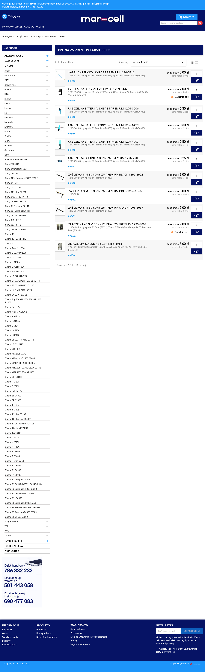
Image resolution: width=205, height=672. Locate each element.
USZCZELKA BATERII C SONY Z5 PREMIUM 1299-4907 (103, 141)
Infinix (7, 103)
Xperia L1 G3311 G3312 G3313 (19, 340)
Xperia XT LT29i (12, 447)
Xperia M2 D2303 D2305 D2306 (20, 363)
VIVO (7, 531)
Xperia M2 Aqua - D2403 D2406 (20, 358)
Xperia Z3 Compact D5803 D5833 (21, 489)
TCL (6, 526)
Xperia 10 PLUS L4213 (15, 239)
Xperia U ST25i (12, 437)
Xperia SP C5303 (13, 400)
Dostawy (6, 641)
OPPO (7, 141)
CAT (7, 80)
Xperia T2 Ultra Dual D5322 (18, 419)
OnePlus (8, 136)
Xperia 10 (9, 234)
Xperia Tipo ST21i (13, 433)
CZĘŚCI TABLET (14, 541)
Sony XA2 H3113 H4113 (16, 197)
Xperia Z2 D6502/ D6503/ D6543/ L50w (23, 484)
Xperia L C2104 (12, 330)
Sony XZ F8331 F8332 (15, 201)
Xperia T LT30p (12, 409)
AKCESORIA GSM (14, 55)
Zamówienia (76, 633)
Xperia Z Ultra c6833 (14, 461)
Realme (8, 145)
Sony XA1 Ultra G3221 (15, 192)
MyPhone (9, 127)
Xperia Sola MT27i (14, 391)
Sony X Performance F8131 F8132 (21, 178)
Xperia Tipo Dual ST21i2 (16, 428)
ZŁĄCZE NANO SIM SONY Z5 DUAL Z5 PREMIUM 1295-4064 (107, 224)
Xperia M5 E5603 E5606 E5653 (19, 372)
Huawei (8, 99)
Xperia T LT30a (12, 405)
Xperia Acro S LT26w (15, 248)
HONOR (8, 89)
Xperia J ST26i (12, 326)
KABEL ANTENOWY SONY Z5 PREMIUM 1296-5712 (101, 72)
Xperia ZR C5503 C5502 (16, 517)
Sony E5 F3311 (12, 164)
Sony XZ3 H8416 (13, 225)
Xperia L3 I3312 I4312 (15, 344)
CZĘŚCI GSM (12, 60)
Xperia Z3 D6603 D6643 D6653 (19, 493)
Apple (7, 71)
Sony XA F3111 (12, 183)
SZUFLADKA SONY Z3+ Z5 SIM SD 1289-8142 (98, 89)
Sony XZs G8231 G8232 (16, 229)
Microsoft (9, 117)
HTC (7, 94)
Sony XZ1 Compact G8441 (17, 211)
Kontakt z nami (9, 644)
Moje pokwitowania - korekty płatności (89, 637)
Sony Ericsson (11, 521)
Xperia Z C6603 (12, 456)
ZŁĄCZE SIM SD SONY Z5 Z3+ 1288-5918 (95, 243)
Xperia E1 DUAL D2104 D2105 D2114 (22, 281)
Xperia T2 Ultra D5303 (15, 414)
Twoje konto (79, 625)
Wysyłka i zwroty (10, 637)
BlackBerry (10, 75)
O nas (5, 633)
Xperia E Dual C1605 (14, 271)
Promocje (41, 629)
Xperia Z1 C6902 (13, 465)
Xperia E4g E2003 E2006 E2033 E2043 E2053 (23, 301)
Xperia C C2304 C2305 (15, 253)
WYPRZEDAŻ (12, 551)
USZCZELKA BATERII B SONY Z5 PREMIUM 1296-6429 (103, 125)
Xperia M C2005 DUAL (15, 354)
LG (6, 113)
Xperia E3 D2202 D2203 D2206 (19, 285)
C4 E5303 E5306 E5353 (16, 159)
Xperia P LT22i (12, 382)
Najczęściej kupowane (46, 637)
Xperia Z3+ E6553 (13, 498)
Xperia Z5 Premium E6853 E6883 (21, 512)
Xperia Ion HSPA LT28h (16, 312)
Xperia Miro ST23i (13, 377)
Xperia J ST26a (12, 321)
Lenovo (8, 108)
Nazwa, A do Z (158, 62)
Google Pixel (10, 85)
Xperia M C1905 (12, 349)
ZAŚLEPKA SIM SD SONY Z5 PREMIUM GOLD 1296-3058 (105, 191)
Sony (7, 155)
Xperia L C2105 (12, 335)
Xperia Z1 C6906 (13, 475)
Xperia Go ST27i (12, 307)
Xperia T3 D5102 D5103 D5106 (19, 423)
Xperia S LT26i (12, 386)
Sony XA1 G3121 (13, 187)
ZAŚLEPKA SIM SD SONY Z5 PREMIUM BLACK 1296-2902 (105, 174)
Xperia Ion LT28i (12, 316)
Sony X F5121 (11, 173)
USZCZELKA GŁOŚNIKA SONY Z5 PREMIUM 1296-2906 (103, 158)
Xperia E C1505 (12, 262)
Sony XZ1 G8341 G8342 (16, 215)
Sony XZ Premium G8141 (17, 206)
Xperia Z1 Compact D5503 (17, 479)
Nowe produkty (43, 633)
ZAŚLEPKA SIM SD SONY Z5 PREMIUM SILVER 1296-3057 (105, 207)
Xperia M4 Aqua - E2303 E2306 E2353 (23, 368)
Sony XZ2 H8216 (13, 220)
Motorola (9, 122)
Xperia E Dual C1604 (14, 267)
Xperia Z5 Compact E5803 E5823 (20, 503)
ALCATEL (9, 66)
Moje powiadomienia (80, 644)
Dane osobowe (78, 629)
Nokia (7, 131)
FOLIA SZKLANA (14, 546)
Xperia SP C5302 (13, 396)
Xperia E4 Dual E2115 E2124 (18, 290)
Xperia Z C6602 (12, 451)
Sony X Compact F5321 (16, 169)
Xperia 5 (9, 243)
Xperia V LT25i (12, 442)
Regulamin (7, 629)
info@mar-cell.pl (100, 3)
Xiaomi (8, 535)
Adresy (74, 640)
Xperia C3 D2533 (13, 257)
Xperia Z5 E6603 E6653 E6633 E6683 (22, 507)
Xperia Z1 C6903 (13, 470)
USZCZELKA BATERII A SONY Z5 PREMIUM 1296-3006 (103, 108)
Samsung (9, 150)
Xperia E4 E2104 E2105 (16, 295)
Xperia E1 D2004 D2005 (16, 276)
